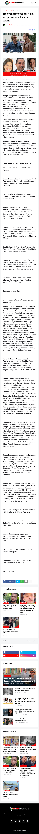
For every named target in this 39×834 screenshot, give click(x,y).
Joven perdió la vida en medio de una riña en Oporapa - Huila (9, 607)
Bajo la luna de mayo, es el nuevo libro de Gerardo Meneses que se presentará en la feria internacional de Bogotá (25, 700)
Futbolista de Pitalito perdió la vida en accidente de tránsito (25, 689)
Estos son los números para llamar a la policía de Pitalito (25, 719)
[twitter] (15, 821)
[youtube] (19, 821)
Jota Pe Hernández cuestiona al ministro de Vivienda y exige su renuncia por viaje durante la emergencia (28, 772)
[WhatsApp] (22, 581)
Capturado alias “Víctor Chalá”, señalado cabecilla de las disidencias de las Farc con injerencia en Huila (28, 609)
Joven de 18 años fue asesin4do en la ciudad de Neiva (10, 631)
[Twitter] (18, 581)
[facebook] (11, 821)
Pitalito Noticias (21, 830)
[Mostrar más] (30, 581)
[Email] (26, 581)
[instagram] (23, 821)
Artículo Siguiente (32, 641)
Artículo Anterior (6, 641)
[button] (2, 2)
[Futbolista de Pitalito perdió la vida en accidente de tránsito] (8, 691)
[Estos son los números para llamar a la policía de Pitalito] (8, 721)
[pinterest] (27, 821)
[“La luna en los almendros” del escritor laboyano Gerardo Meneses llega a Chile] (8, 712)
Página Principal (7, 10)
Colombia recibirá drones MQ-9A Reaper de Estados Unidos (10, 794)
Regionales (16, 10)
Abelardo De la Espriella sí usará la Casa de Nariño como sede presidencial (10, 749)
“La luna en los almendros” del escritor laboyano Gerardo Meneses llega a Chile (25, 711)
